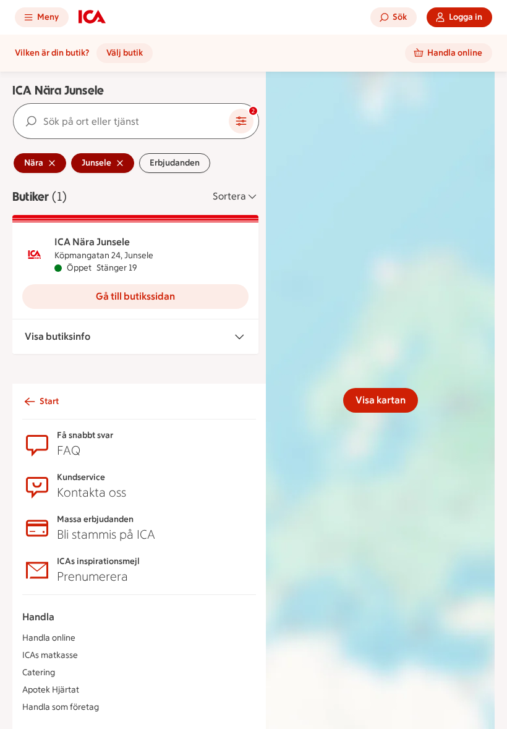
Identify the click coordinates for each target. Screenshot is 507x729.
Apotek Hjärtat (50, 690)
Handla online (48, 638)
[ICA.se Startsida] (92, 17)
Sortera (229, 196)
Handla (38, 617)
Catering (38, 672)
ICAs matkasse (50, 655)
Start (49, 401)
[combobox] (121, 121)
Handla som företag (60, 707)
